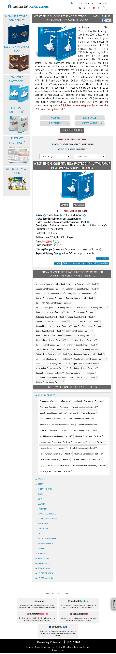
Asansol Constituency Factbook (50, 288)
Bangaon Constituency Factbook (82, 293)
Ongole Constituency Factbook (83, 448)
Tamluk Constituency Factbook (83, 377)
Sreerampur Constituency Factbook (51, 377)
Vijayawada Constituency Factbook (55, 465)
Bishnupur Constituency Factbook (51, 316)
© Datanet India (58, 650)
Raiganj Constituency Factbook (50, 372)
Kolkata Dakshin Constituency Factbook (82, 349)
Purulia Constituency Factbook (84, 368)
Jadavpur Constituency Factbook (80, 335)
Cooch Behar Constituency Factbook (52, 321)
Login (79, 3)
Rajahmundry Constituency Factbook (56, 454)
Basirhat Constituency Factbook (50, 312)
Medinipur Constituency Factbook (84, 363)
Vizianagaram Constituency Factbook (56, 471)
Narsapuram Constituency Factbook (90, 442)
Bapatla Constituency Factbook (53, 413)
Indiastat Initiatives (58, 593)
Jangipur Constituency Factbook (82, 340)
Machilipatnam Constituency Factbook (56, 436)
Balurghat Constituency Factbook (51, 293)
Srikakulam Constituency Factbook (55, 460)
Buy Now (104, 263)
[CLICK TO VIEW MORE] (17, 22)
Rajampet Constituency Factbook (88, 454)
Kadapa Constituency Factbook (84, 425)
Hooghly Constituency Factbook (79, 330)
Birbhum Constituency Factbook (81, 312)
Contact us (102, 3)
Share (108, 20)
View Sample (79, 204)
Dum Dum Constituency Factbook (89, 326)
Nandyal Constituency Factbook (89, 436)
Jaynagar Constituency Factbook (50, 344)
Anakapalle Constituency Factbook (89, 401)
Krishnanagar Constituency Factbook (87, 354)
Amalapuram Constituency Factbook (55, 401)
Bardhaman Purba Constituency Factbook (54, 302)
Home (57, 263)
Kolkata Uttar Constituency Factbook (52, 354)
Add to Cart (102, 258)
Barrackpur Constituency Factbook (92, 307)
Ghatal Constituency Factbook (49, 330)
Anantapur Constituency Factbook (54, 407)
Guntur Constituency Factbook (81, 419)
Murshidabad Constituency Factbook (52, 368)
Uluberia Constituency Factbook (50, 382)
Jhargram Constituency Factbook (82, 344)
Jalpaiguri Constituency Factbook (51, 340)
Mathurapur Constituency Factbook (51, 363)
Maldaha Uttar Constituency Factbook (90, 358)
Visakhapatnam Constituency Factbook (90, 465)
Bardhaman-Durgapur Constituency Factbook (55, 307)
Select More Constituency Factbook (80, 263)
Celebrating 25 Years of (49, 642)
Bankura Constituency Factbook (50, 298)
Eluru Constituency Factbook (52, 419)
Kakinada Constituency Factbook (54, 430)
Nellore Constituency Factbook (53, 448)
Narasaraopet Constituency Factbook (56, 442)
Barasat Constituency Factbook (80, 298)
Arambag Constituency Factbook (83, 284)
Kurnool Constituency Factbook (84, 430)
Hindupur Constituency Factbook (54, 425)
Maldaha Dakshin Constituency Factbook (54, 358)
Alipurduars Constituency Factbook (51, 284)
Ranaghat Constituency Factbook (80, 372)
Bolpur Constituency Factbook (81, 316)
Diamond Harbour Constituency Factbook (54, 326)
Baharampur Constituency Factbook (82, 288)
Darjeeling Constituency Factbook (85, 321)
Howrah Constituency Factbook (50, 335)
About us (89, 3)
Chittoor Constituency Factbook (83, 413)
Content (64, 204)
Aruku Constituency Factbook (85, 407)
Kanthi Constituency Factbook (49, 349)
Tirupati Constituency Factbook (86, 460)
